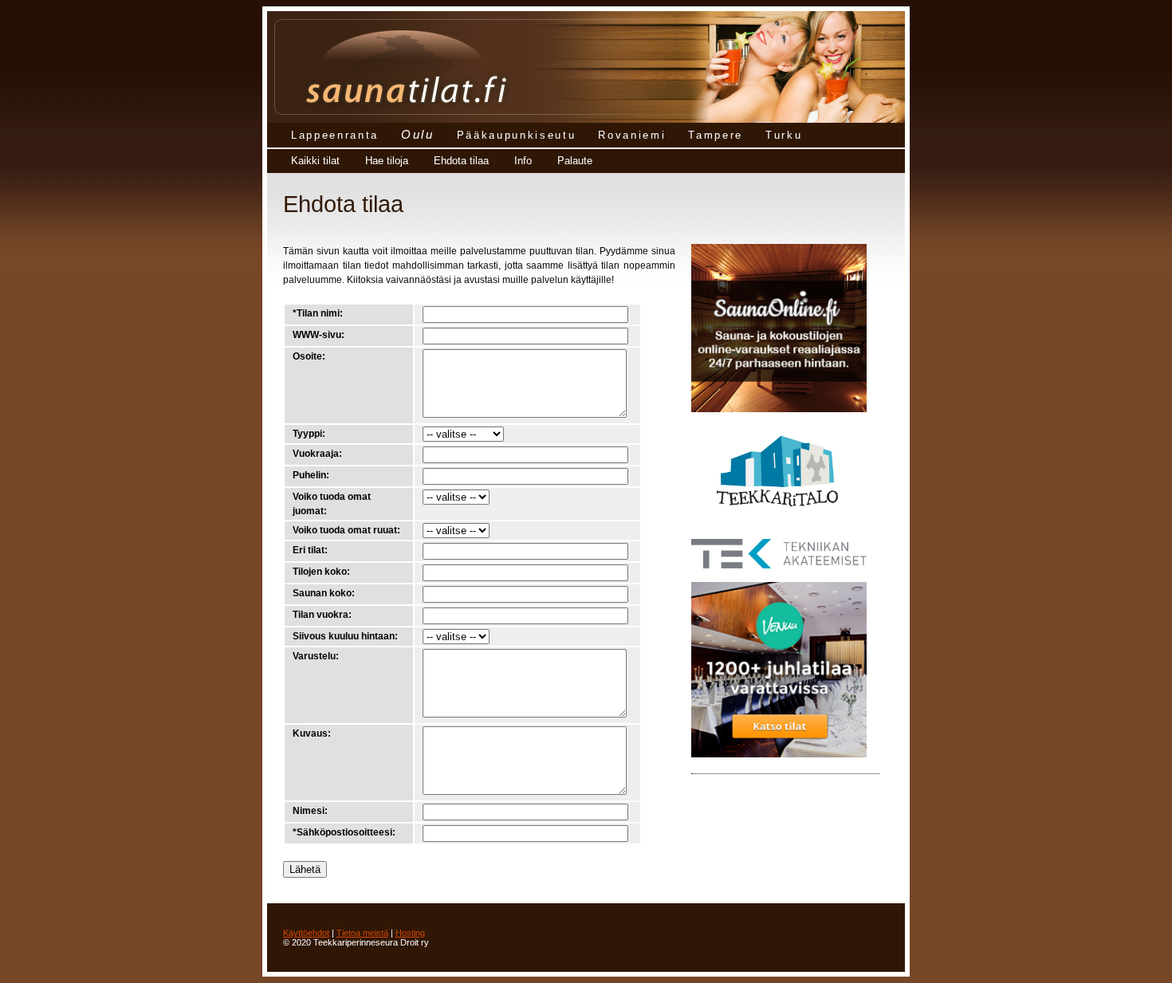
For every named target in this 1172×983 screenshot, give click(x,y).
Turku (783, 135)
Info (523, 161)
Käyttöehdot (306, 933)
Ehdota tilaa (461, 161)
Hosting (410, 933)
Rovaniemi (632, 135)
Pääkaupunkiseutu (516, 135)
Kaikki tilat (315, 161)
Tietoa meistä (362, 933)
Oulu (418, 134)
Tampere (715, 135)
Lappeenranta (335, 135)
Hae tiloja (386, 161)
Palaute (574, 161)
